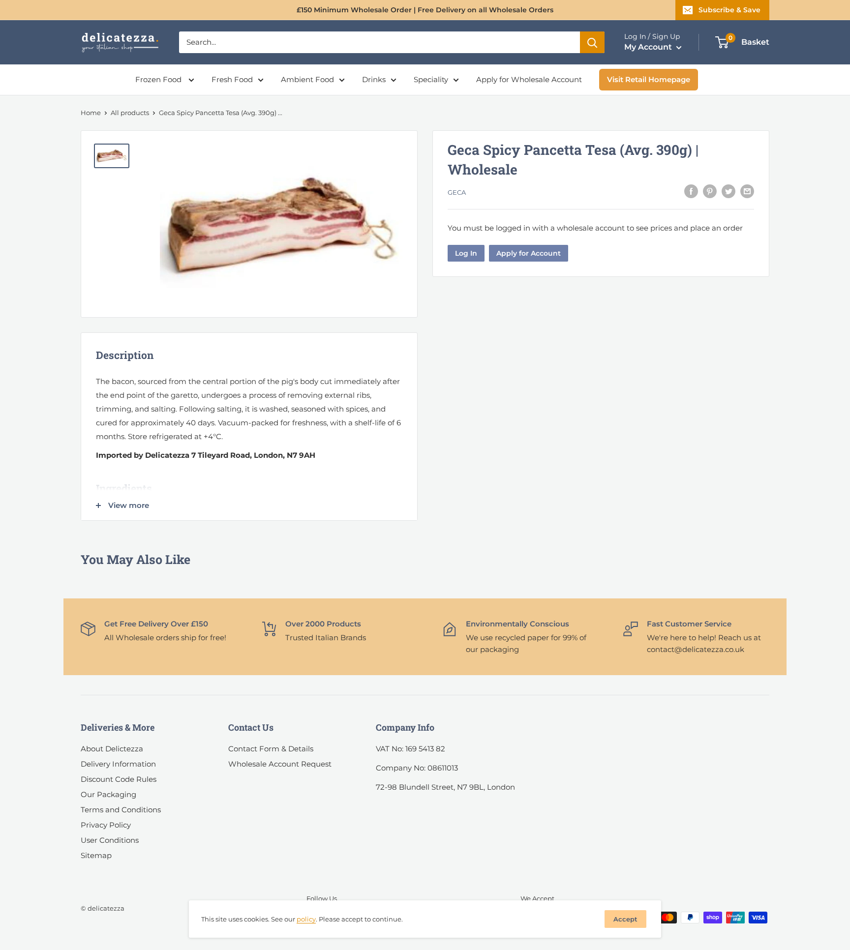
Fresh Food (232, 79)
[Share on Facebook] (691, 191)
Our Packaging (108, 794)
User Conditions (110, 840)
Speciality (431, 79)
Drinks (374, 79)
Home (91, 113)
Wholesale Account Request (280, 764)
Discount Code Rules (118, 779)
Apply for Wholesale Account (529, 79)
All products (130, 113)
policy (306, 919)
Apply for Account (528, 253)
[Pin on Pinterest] (710, 191)
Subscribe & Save (729, 9)
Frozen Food (159, 79)
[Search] (592, 42)
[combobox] (379, 42)
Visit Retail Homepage (648, 79)
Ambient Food (307, 79)
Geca (457, 192)
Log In (466, 253)
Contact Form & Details (270, 748)
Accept (625, 919)
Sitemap (96, 855)
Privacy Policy (106, 825)
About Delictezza (112, 748)
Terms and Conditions (121, 809)
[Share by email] (747, 191)
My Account (649, 47)
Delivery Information (118, 764)
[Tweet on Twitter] (728, 191)
